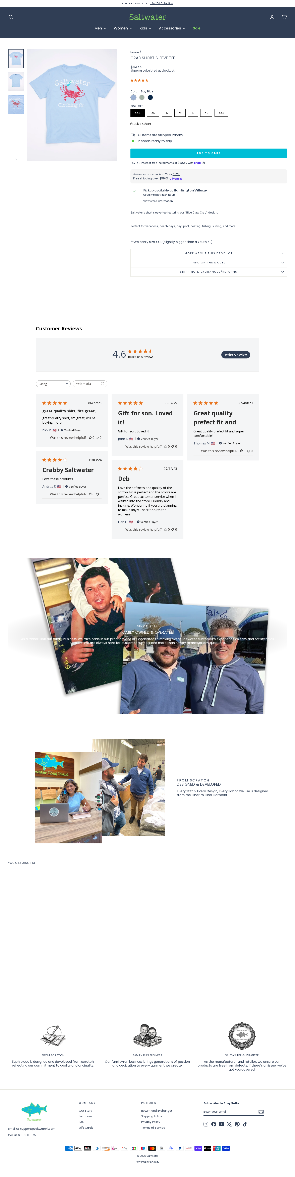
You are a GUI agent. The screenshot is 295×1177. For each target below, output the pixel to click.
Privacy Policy (150, 1122)
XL (206, 112)
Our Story (85, 1111)
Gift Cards (86, 1128)
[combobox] (53, 383)
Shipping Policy (151, 1116)
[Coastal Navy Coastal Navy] (150, 97)
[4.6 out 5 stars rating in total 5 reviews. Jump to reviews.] (140, 80)
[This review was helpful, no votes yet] (90, 437)
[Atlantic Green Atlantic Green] (142, 97)
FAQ (81, 1122)
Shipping (136, 71)
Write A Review (236, 354)
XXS (137, 112)
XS (153, 112)
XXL (221, 112)
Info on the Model (209, 262)
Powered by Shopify (147, 1162)
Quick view (41, 970)
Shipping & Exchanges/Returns (208, 272)
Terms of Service (153, 1128)
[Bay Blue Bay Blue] (133, 97)
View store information (158, 200)
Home (134, 52)
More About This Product (209, 253)
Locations (85, 1116)
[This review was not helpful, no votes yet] (97, 437)
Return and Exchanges (157, 1111)
